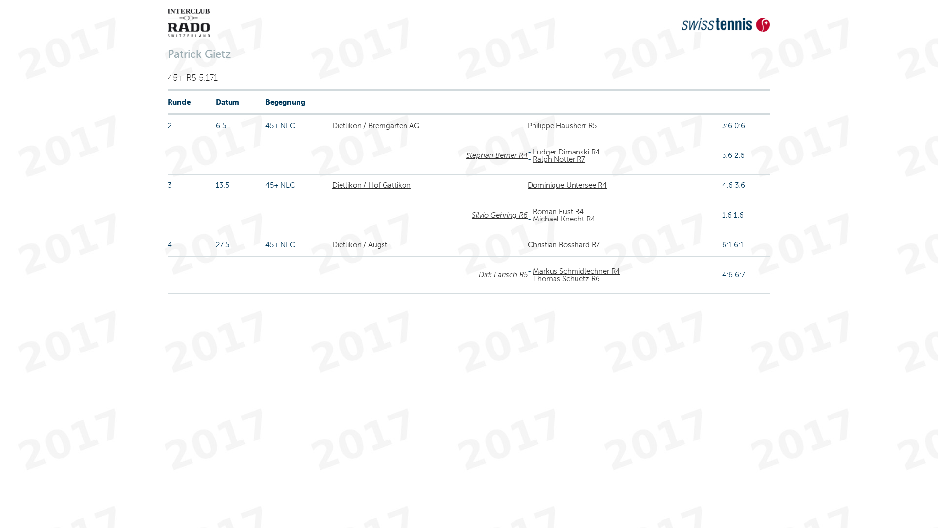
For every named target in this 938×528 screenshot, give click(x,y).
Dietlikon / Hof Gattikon (371, 185)
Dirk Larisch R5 (503, 275)
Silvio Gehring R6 (500, 215)
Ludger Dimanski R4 (566, 152)
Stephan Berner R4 (497, 155)
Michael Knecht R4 (564, 219)
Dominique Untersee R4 (567, 185)
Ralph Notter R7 (559, 159)
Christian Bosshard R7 (564, 245)
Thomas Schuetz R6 (566, 279)
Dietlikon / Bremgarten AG (375, 126)
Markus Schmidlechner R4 (576, 271)
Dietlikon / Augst (359, 245)
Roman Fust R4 (558, 212)
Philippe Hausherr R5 (562, 126)
